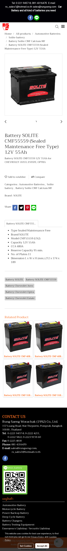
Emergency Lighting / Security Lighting (26, 528)
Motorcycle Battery (13, 509)
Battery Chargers (12, 521)
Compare (39, 177)
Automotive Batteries (32, 184)
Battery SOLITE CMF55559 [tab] (21, 223)
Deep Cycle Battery (13, 517)
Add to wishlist (16, 177)
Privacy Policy (37, 536)
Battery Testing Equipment (18, 524)
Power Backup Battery (15, 513)
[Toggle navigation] (63, 26)
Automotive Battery (14, 505)
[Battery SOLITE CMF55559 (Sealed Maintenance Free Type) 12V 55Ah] (33, 85)
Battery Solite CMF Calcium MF (34, 188)
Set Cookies (26, 545)
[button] (56, 26)
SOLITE (17, 195)
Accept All (42, 545)
